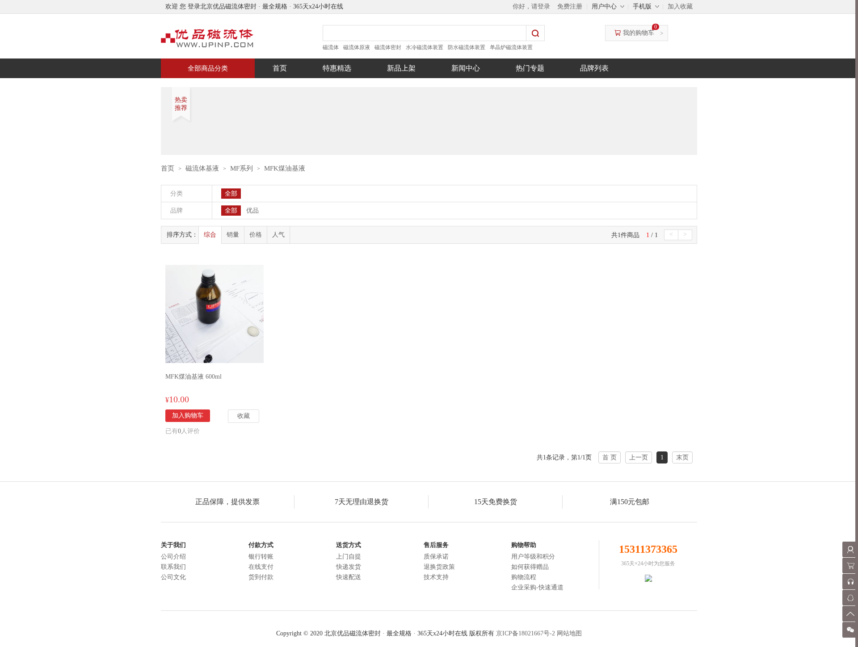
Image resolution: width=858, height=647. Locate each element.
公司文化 (173, 577)
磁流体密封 (387, 47)
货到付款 (260, 577)
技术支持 (436, 577)
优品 (252, 210)
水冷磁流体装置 (424, 47)
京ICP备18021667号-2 (525, 633)
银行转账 (260, 556)
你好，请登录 (531, 6)
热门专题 (530, 68)
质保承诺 (436, 556)
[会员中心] (850, 549)
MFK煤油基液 (284, 168)
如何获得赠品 (530, 567)
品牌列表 (594, 68)
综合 (210, 234)
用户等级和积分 (533, 556)
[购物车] (850, 565)
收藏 (243, 416)
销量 (233, 234)
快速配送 (348, 577)
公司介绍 (173, 556)
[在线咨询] (850, 581)
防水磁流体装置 (466, 47)
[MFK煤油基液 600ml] (214, 313)
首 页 (609, 457)
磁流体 (331, 47)
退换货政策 (439, 567)
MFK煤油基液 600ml (193, 376)
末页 (682, 457)
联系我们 (173, 567)
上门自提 (348, 556)
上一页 (638, 457)
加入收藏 (680, 6)
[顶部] (850, 614)
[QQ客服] (850, 597)
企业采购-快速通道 (537, 587)
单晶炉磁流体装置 (511, 47)
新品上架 (401, 68)
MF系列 (241, 168)
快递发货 (348, 567)
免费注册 (569, 6)
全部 (231, 193)
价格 (255, 234)
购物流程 (523, 577)
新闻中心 (465, 68)
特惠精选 (337, 68)
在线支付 (260, 567)
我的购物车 (638, 32)
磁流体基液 (202, 168)
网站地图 (569, 633)
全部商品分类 (208, 68)
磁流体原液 (356, 47)
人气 (278, 234)
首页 (280, 68)
